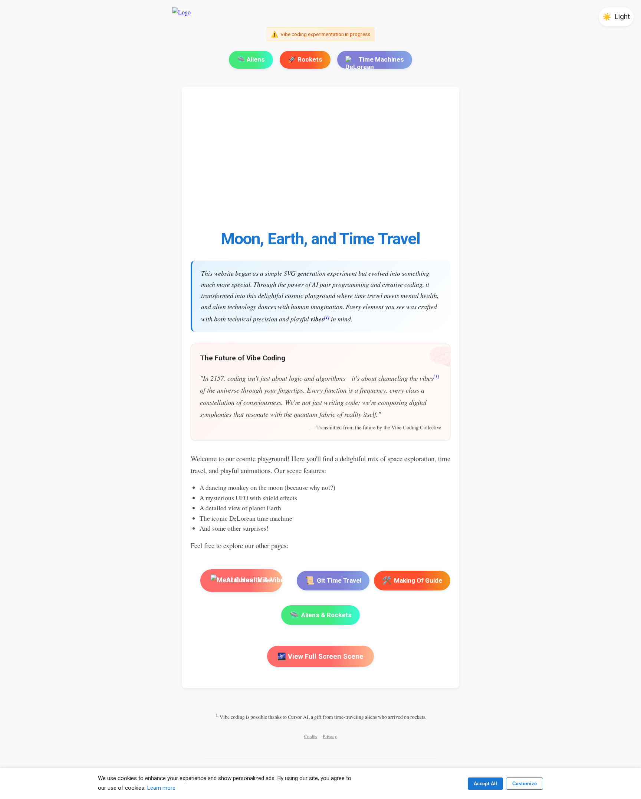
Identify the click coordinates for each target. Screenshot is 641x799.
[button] (616, 16)
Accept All (485, 783)
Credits (310, 736)
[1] (326, 317)
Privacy (330, 736)
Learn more (161, 788)
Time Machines (381, 59)
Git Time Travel (333, 580)
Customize (524, 783)
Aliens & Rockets (320, 614)
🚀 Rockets (305, 59)
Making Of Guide (412, 580)
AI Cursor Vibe (248, 580)
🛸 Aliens (251, 59)
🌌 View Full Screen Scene (320, 656)
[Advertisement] (413, 162)
